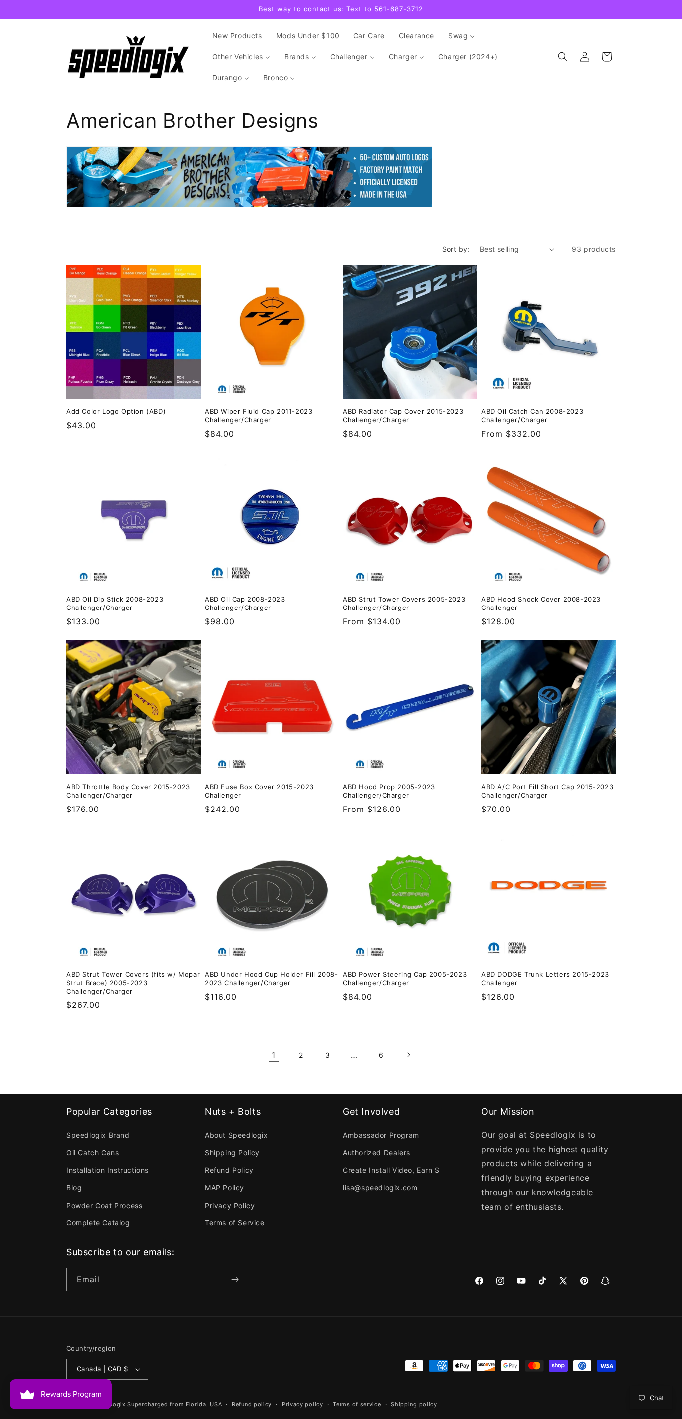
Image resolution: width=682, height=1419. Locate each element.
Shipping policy (414, 1404)
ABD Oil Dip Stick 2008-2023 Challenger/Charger (114, 603)
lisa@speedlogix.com (380, 1187)
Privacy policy (302, 1404)
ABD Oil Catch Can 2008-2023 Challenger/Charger (532, 415)
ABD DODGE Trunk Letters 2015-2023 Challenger (545, 978)
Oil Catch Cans (92, 1152)
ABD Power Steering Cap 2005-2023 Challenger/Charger (405, 978)
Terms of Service (235, 1222)
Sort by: (456, 249)
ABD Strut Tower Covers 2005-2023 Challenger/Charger (404, 603)
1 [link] (274, 1055)
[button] (563, 57)
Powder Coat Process (104, 1205)
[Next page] (408, 1055)
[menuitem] (237, 35)
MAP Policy (224, 1187)
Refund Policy (229, 1170)
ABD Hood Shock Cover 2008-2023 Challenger (541, 603)
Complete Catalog (98, 1222)
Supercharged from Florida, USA (174, 1404)
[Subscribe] (235, 1279)
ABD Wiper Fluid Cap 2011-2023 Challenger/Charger (258, 415)
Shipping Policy (232, 1152)
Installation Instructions (107, 1170)
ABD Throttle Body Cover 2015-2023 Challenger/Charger (128, 791)
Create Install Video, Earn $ (391, 1170)
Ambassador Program (381, 1135)
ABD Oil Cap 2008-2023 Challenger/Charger (245, 603)
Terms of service (357, 1404)
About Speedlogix (236, 1135)
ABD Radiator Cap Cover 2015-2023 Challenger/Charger (403, 415)
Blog (74, 1187)
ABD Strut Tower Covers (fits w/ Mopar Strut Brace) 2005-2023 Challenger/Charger (133, 982)
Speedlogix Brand (98, 1135)
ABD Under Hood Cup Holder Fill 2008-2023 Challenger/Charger (271, 978)
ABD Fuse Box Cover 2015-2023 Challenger (259, 791)
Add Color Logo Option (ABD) (116, 411)
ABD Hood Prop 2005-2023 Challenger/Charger (389, 791)
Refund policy (252, 1404)
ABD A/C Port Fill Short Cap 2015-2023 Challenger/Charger (547, 791)
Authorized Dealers (376, 1152)
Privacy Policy (230, 1205)
